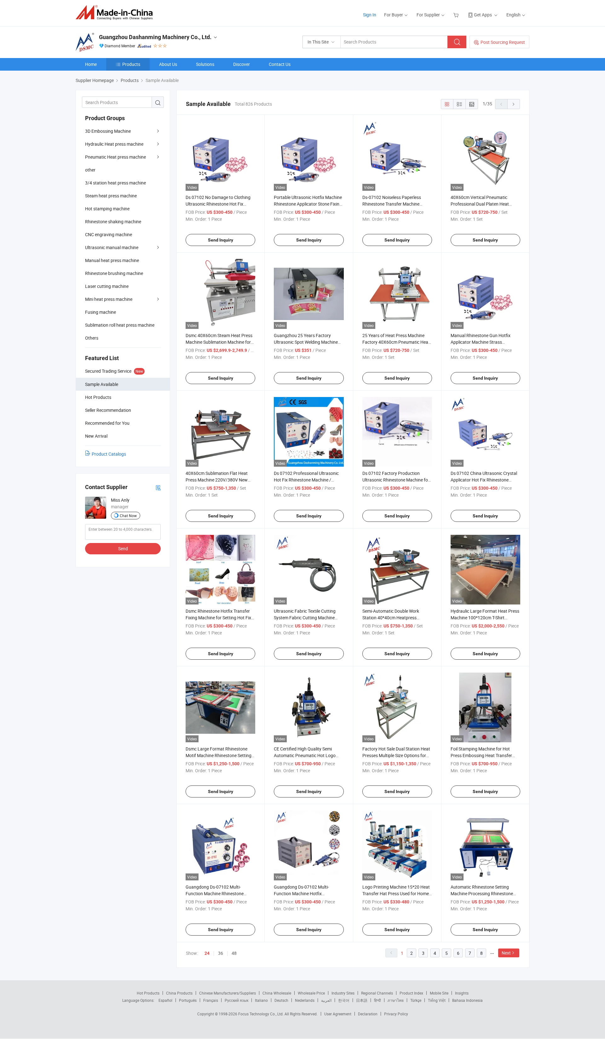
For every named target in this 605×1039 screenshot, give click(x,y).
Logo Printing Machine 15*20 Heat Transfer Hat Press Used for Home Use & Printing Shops (396, 893)
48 (234, 953)
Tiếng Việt (437, 1000)
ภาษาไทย (396, 1000)
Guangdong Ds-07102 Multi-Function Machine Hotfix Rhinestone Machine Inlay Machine (308, 893)
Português (188, 1000)
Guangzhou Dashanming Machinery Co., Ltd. (155, 37)
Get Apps (483, 15)
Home (91, 64)
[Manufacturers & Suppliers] (116, 12)
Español (165, 1000)
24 (207, 953)
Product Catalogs (109, 454)
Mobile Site (439, 992)
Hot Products (148, 992)
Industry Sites (342, 992)
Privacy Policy (396, 1013)
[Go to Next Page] (514, 104)
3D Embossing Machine (108, 131)
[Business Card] (158, 487)
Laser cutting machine (107, 286)
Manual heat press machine (112, 260)
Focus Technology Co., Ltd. (261, 1013)
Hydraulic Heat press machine (114, 144)
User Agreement (337, 1013)
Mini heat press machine (108, 299)
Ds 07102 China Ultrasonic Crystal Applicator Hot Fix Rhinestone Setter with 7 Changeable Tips (484, 479)
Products (131, 64)
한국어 (343, 1000)
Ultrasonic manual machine (111, 247)
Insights (462, 992)
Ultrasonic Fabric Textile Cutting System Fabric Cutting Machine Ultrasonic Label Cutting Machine (306, 617)
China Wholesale (276, 992)
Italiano (261, 1000)
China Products (179, 992)
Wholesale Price (311, 992)
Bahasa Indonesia (467, 1000)
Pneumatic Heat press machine (115, 157)
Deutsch (281, 1000)
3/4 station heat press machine (115, 183)
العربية (326, 1000)
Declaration (367, 1013)
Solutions (205, 64)
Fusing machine (100, 312)
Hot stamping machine (107, 209)
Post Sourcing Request (503, 42)
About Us (168, 64)
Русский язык (236, 1000)
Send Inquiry (220, 239)
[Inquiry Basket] (456, 15)
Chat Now (128, 515)
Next (506, 953)
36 (220, 953)
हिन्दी (377, 1000)
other (90, 170)
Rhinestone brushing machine (114, 273)
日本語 (361, 1000)
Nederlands (304, 1000)
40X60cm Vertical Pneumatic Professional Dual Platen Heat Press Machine (480, 203)
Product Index (411, 992)
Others (91, 338)
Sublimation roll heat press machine (119, 325)
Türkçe (415, 1000)
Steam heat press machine (111, 196)
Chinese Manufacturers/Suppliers (227, 992)
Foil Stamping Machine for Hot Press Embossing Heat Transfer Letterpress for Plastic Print (481, 755)
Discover (241, 64)
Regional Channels (377, 992)
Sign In (369, 15)
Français (210, 1000)
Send (123, 549)
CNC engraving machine (108, 234)
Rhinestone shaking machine (113, 222)
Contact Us (280, 64)
